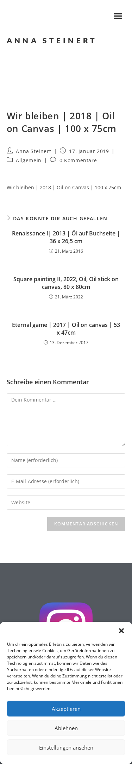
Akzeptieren (66, 708)
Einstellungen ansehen (66, 747)
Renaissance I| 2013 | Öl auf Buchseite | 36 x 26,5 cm (66, 237)
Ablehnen (66, 728)
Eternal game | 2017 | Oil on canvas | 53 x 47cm (66, 328)
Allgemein (28, 160)
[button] (121, 630)
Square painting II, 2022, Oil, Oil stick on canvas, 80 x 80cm (66, 283)
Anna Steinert (33, 151)
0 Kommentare (78, 160)
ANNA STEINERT (52, 40)
